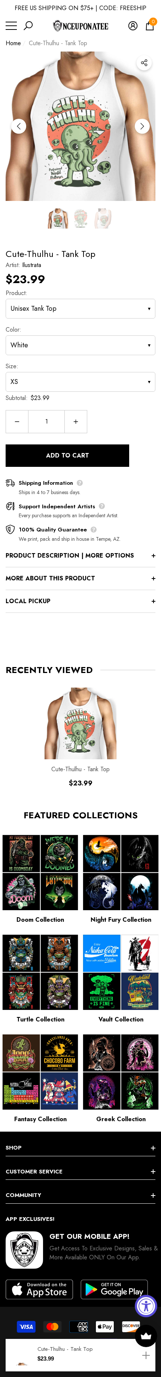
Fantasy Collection (40, 1119)
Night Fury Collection (121, 919)
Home (13, 43)
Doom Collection (40, 919)
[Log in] (133, 25)
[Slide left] (18, 126)
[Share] (144, 62)
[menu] (11, 25)
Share (144, 62)
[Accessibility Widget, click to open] (146, 1306)
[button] (28, 25)
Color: (13, 329)
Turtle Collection (40, 1019)
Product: (16, 293)
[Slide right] (142, 126)
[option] (80, 126)
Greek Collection (121, 1119)
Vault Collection (120, 1019)
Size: (12, 366)
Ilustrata (31, 265)
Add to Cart (67, 455)
